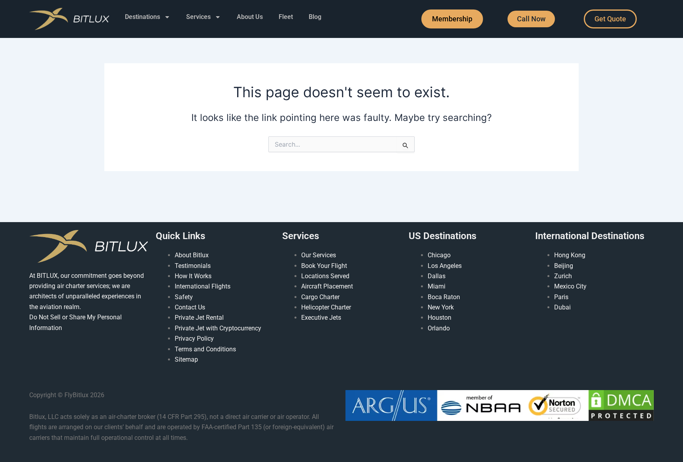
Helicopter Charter (326, 307)
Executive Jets (321, 317)
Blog (315, 17)
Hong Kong (569, 255)
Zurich (563, 276)
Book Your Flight (324, 266)
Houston (439, 317)
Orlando (439, 328)
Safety (184, 297)
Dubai (562, 307)
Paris (561, 297)
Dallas (436, 276)
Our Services (318, 255)
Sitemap (186, 359)
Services (198, 17)
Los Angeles (445, 266)
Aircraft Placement (327, 286)
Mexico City (570, 286)
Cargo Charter (320, 297)
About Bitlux (192, 255)
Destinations (142, 17)
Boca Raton (444, 297)
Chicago (439, 255)
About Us (250, 17)
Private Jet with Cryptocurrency (218, 328)
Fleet (286, 17)
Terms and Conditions (205, 349)
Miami (436, 286)
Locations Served (325, 276)
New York (441, 307)
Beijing (563, 266)
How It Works (193, 276)
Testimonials (193, 266)
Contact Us (190, 307)
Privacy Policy (194, 338)
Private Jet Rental (199, 317)
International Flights (202, 286)
